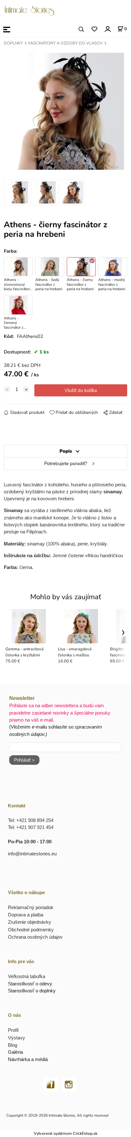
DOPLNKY (13, 43)
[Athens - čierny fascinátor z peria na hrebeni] (65, 111)
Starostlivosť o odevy (30, 983)
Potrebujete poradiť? (65, 463)
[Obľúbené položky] (94, 29)
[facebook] (51, 1084)
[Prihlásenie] (107, 29)
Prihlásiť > (24, 760)
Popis (65, 451)
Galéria (15, 1052)
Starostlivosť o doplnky (32, 990)
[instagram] (69, 1084)
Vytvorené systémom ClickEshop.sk (65, 1133)
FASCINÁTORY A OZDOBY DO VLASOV (65, 43)
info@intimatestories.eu (32, 853)
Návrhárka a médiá (28, 1059)
